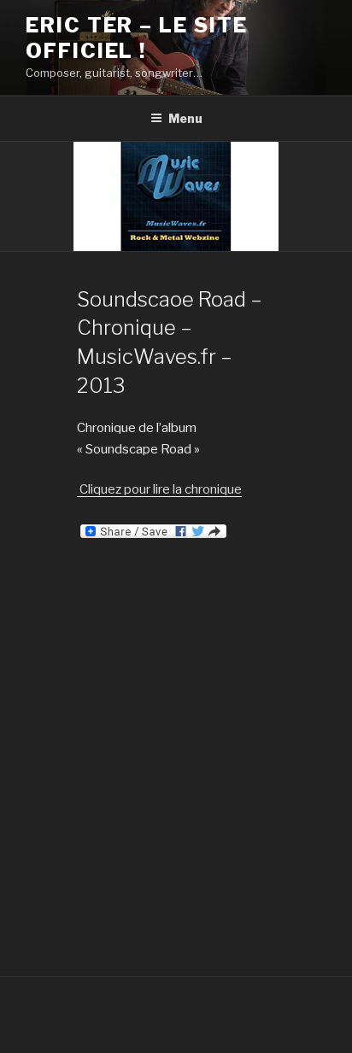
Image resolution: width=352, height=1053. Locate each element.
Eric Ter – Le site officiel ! (137, 38)
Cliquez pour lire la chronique (159, 489)
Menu (185, 118)
